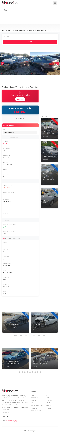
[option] (15, 323)
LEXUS (48, 403)
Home (3, 47)
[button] (2, 63)
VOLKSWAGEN (10, 47)
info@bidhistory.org (11, 421)
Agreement (6, 412)
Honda (34, 400)
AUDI (33, 395)
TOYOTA (48, 408)
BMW (47, 395)
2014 (21, 47)
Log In (7, 10)
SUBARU (35, 408)
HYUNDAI (49, 400)
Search (30, 42)
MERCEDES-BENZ (37, 405)
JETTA (16, 47)
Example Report (20, 118)
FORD (47, 398)
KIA (33, 403)
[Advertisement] (30, 16)
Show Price (20, 99)
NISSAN (48, 405)
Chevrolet (35, 398)
